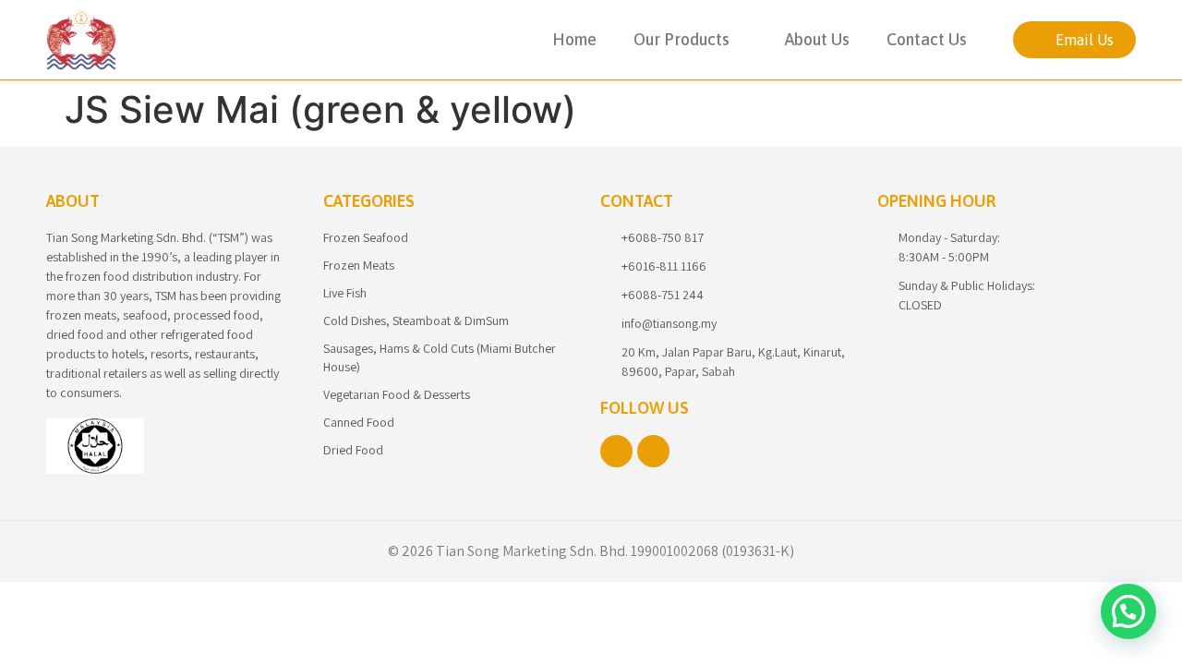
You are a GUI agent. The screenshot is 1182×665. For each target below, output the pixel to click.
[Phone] (616, 451)
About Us (817, 39)
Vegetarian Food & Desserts (396, 394)
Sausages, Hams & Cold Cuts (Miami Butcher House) (439, 357)
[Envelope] (653, 451)
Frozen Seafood (365, 237)
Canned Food (358, 422)
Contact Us (926, 39)
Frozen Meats (358, 265)
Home (574, 39)
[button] (1128, 611)
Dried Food (353, 449)
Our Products (681, 39)
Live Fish (345, 292)
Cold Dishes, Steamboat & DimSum (416, 320)
